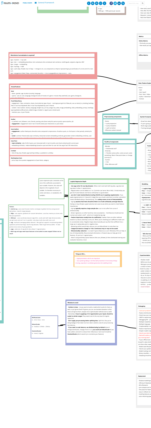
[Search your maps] (143, 3)
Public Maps (27, 3)
